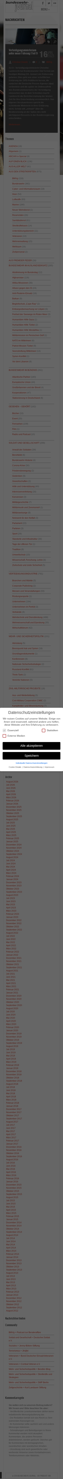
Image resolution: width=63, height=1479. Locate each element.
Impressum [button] (49, 767)
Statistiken (52, 730)
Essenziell (13, 730)
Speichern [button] (31, 755)
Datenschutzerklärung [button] (33, 767)
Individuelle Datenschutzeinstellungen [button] (31, 763)
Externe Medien (16, 735)
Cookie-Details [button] (15, 767)
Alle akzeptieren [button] (31, 745)
